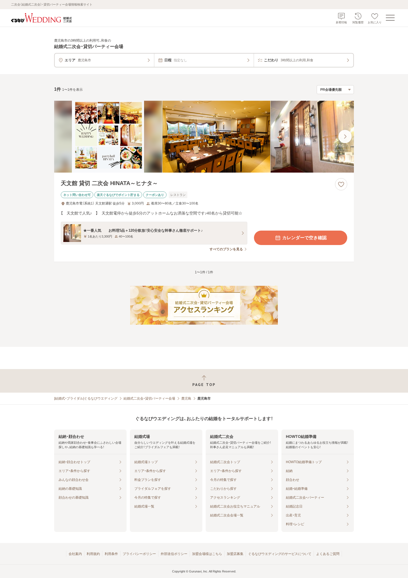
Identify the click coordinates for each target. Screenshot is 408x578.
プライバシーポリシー (139, 554)
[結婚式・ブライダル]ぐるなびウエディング (85, 398)
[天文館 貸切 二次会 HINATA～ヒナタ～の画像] (204, 137)
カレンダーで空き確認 (304, 237)
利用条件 (111, 554)
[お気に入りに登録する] (341, 184)
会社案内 (75, 554)
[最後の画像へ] (345, 136)
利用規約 (93, 554)
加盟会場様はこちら (207, 554)
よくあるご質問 (327, 554)
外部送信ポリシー (174, 554)
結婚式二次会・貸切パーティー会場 (149, 398)
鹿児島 (186, 398)
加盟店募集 (235, 554)
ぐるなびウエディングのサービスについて (279, 554)
